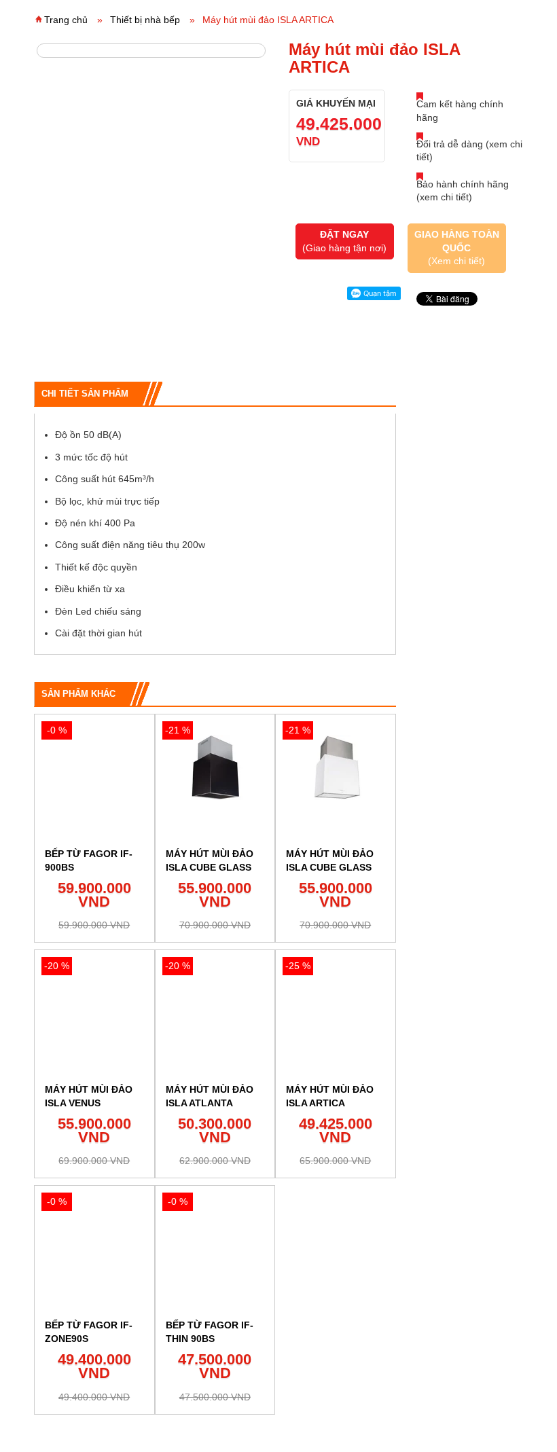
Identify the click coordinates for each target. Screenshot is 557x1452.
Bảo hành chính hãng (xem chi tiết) (462, 191)
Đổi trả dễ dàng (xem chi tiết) (469, 151)
